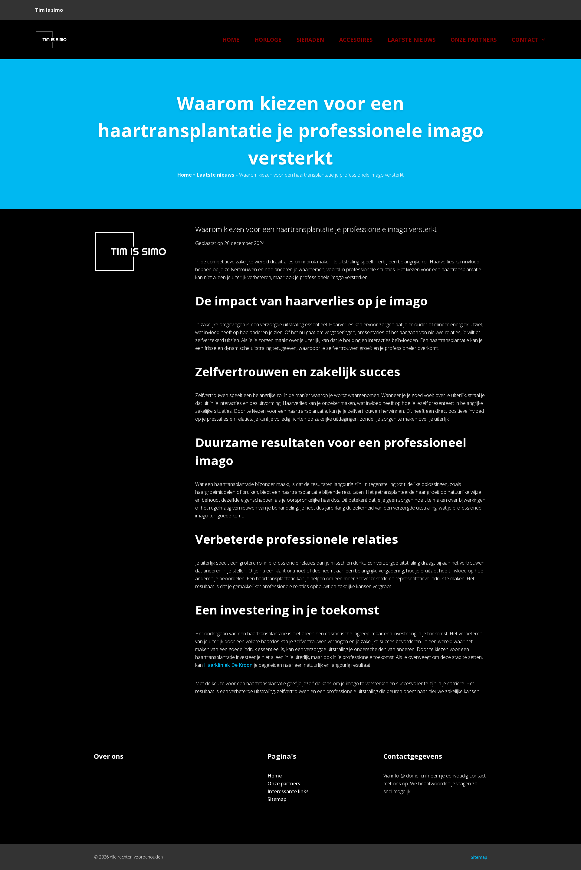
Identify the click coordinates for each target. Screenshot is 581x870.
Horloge (267, 39)
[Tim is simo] (54, 40)
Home (230, 39)
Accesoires (356, 39)
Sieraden (310, 39)
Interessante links (288, 791)
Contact (525, 39)
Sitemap (277, 799)
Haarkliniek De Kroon (228, 665)
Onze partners (474, 39)
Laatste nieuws (411, 39)
